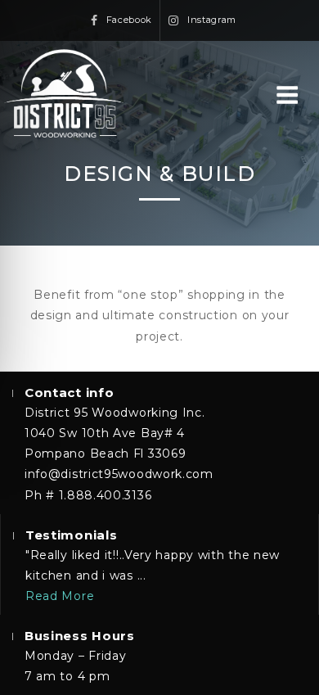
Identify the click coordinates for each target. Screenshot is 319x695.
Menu (295, 96)
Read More (59, 596)
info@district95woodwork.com (119, 474)
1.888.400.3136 (105, 495)
